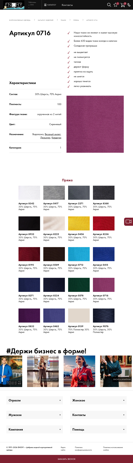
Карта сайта (63, 448)
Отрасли (15, 400)
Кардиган (56, 137)
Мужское (15, 415)
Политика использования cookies (113, 448)
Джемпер (45, 137)
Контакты (67, 5)
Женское (78, 400)
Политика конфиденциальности (83, 448)
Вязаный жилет (53, 134)
